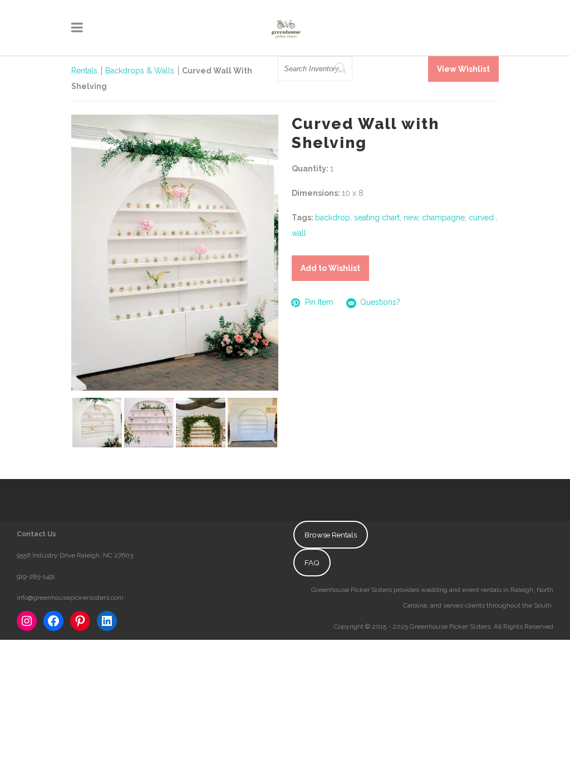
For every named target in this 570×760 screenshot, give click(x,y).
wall (299, 233)
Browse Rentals (330, 534)
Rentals (84, 70)
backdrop (332, 217)
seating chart (377, 217)
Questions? (380, 302)
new (411, 217)
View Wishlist (463, 69)
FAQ (312, 562)
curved (482, 217)
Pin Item (319, 302)
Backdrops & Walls (139, 70)
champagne (443, 217)
